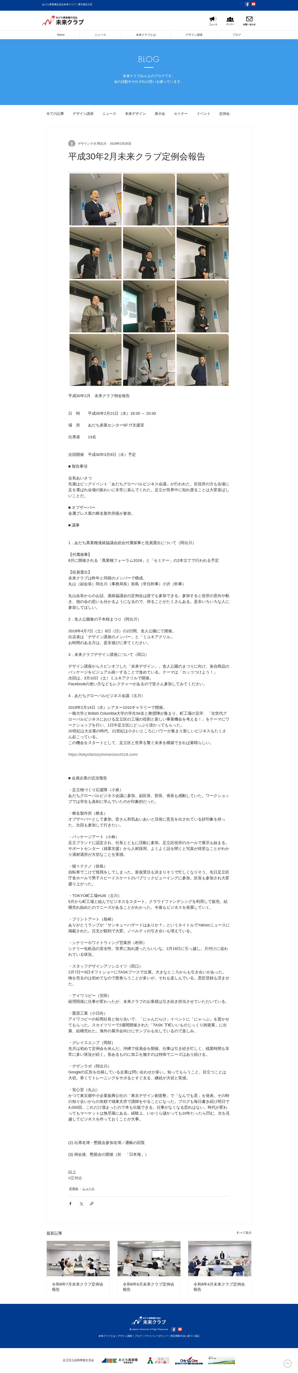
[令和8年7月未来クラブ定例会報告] (78, 1258)
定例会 (224, 113)
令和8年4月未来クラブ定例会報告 (219, 1287)
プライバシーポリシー (156, 1336)
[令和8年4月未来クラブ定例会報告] (219, 1258)
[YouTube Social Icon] (253, 4)
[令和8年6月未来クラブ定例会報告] (149, 1258)
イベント (204, 113)
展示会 (160, 113)
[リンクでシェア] (92, 1203)
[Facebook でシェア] (70, 1203)
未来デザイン (135, 113)
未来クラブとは (107, 1336)
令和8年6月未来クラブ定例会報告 (148, 1287)
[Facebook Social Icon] (247, 4)
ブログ (138, 1336)
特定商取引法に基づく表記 (185, 1336)
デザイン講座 (83, 113)
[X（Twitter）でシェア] (81, 1203)
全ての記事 (55, 113)
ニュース (109, 113)
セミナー (181, 113)
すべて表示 (244, 1232)
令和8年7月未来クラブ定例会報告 (77, 1287)
